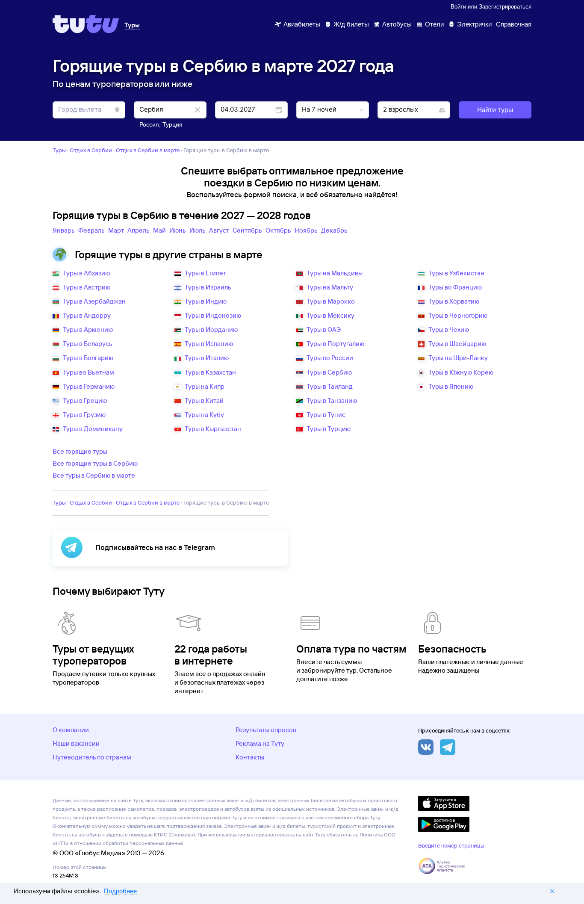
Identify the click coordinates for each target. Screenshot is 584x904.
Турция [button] (172, 124)
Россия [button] (149, 124)
